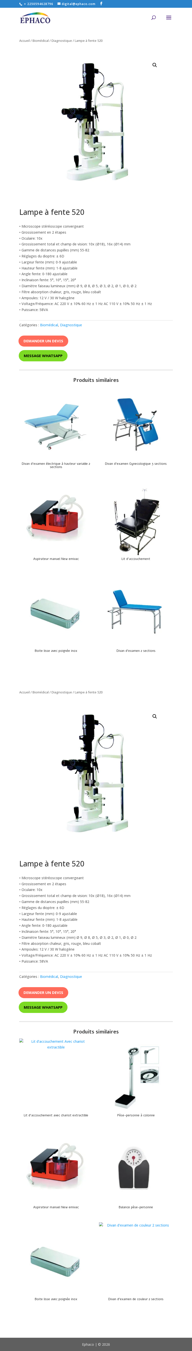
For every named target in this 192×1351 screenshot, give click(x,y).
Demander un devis (43, 340)
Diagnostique (62, 40)
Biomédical (40, 40)
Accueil (24, 40)
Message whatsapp (43, 355)
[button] (154, 65)
